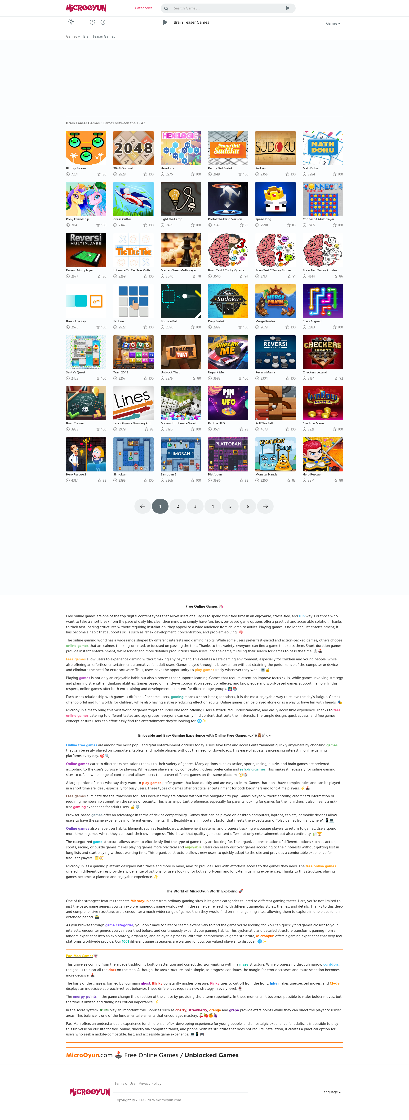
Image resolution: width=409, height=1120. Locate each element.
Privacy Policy (150, 1084)
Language (330, 1092)
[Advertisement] (204, 80)
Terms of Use (125, 1084)
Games (332, 23)
